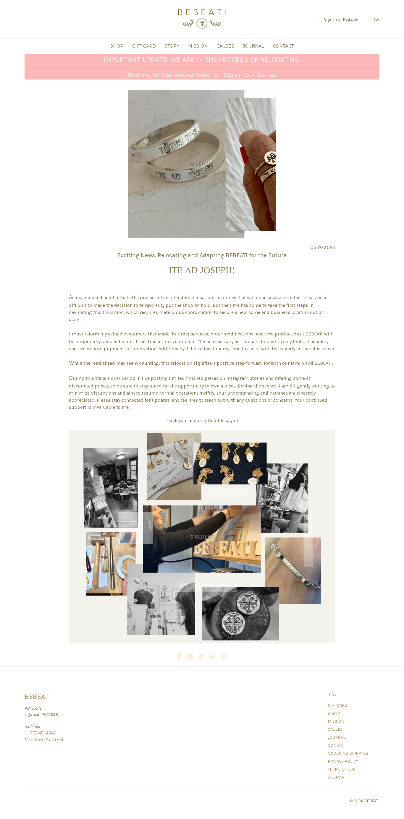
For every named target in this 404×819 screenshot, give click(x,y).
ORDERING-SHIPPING (348, 753)
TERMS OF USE (341, 769)
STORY (172, 46)
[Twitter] (201, 656)
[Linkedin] (212, 656)
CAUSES (225, 46)
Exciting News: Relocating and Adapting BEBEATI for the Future (202, 255)
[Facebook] (179, 656)
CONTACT (283, 46)
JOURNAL (253, 46)
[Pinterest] (224, 656)
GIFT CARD (144, 46)
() (376, 19)
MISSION (198, 46)
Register (351, 19)
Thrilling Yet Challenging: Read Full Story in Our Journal (202, 75)
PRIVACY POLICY (343, 761)
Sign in (330, 19)
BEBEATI (314, 334)
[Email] (190, 656)
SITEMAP (336, 777)
